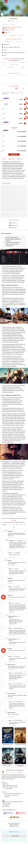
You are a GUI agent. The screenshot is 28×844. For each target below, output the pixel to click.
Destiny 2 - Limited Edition (9, 765)
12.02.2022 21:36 (11, 680)
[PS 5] (21, 88)
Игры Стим (13, 227)
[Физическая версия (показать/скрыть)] (12, 88)
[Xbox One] (23, 88)
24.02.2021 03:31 (11, 725)
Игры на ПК (13, 222)
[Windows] (16, 88)
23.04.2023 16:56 (10, 599)
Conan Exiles (18, 744)
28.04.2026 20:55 (10, 537)
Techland (19, 27)
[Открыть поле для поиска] (26, 1)
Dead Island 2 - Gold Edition (9, 744)
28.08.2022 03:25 (10, 652)
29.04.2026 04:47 (11, 557)
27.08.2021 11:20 (10, 669)
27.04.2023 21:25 (11, 624)
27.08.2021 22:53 (11, 689)
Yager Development (12, 27)
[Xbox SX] (26, 88)
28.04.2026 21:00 (11, 549)
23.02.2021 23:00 (10, 716)
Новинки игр (14, 225)
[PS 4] (18, 88)
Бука (13, 28)
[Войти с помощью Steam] (4, 524)
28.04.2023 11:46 (11, 635)
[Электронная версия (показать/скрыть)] (10, 88)
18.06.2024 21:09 (10, 565)
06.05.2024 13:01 (11, 591)
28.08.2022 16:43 (11, 661)
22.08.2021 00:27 (11, 709)
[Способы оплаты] (5, 88)
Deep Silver (9, 28)
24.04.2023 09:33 (11, 612)
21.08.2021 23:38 (10, 698)
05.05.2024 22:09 (10, 583)
